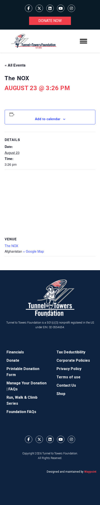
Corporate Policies (73, 360)
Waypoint (90, 471)
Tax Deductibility (71, 352)
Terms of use (68, 377)
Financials (15, 352)
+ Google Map (33, 251)
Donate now (50, 20)
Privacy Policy (69, 369)
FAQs (13, 389)
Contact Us (66, 385)
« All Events (15, 65)
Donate (13, 360)
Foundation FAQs (21, 412)
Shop (61, 394)
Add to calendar (47, 118)
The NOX (11, 245)
